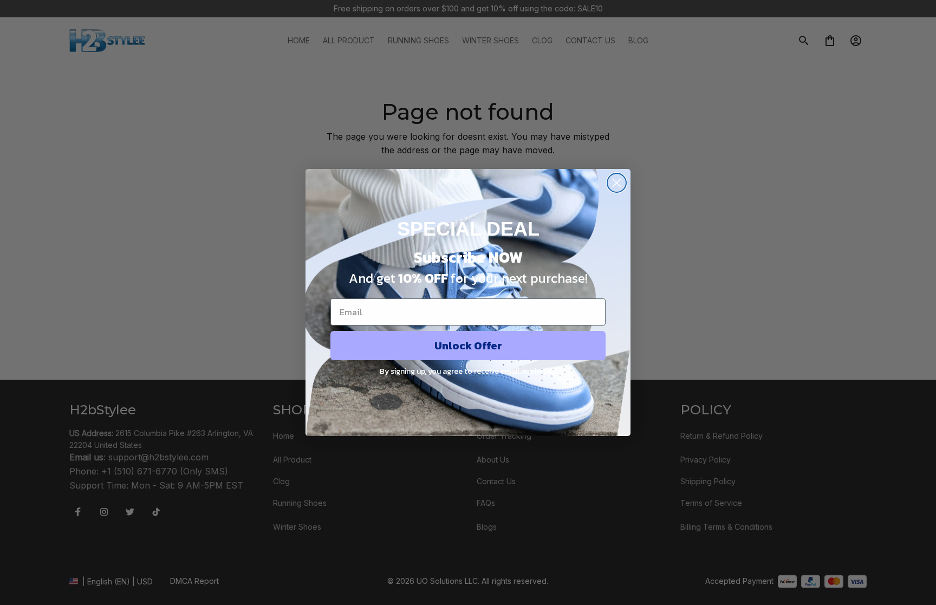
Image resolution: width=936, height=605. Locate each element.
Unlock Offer (468, 345)
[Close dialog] (616, 182)
